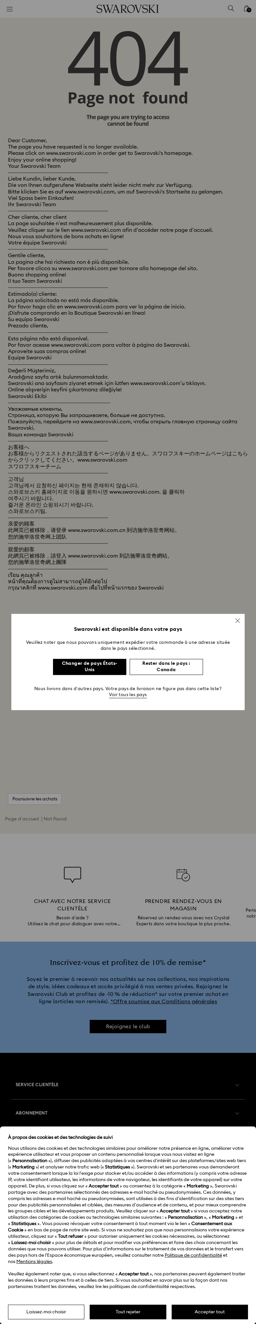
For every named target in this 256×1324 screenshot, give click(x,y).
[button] (237, 620)
